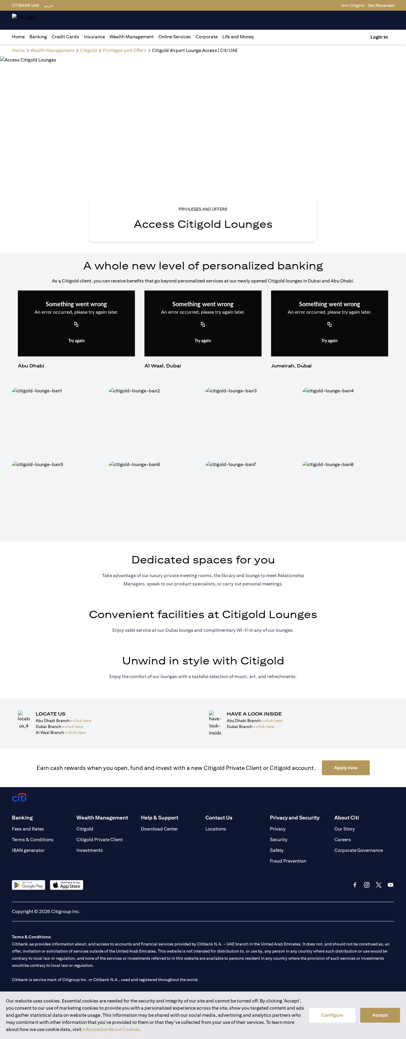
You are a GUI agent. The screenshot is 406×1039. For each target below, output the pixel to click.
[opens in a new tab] (28, 885)
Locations (215, 829)
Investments (89, 850)
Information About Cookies (111, 1029)
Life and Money (238, 37)
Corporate (207, 37)
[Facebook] (355, 885)
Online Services (174, 37)
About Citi (346, 817)
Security (278, 839)
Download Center (159, 829)
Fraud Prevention (288, 861)
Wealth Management (132, 37)
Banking (38, 37)
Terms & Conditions (32, 839)
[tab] (38, 37)
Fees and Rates (28, 829)
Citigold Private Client (99, 839)
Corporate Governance (358, 850)
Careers (342, 839)
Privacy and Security (295, 817)
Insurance (94, 37)
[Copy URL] (76, 325)
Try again (76, 341)
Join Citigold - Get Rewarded (367, 5)
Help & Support (159, 817)
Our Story (344, 829)
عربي (48, 5)
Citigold (84, 829)
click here (82, 720)
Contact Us (218, 817)
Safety (277, 850)
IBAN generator (28, 850)
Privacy (278, 829)
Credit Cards (65, 37)
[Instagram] (366, 885)
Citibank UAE (25, 5)
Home (18, 37)
